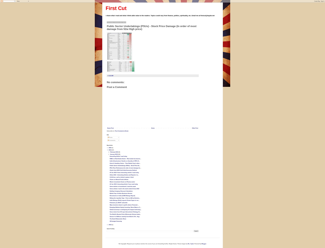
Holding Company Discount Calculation (121, 191)
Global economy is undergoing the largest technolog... (125, 209)
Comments (112, 140)
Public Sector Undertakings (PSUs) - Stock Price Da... (125, 165)
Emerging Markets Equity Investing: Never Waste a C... (125, 207)
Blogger (204, 243)
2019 (110, 150)
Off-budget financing (116, 221)
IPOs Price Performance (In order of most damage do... (125, 168)
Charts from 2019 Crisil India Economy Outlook (123, 170)
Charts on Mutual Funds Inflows (119, 179)
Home (153, 128)
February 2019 (114, 152)
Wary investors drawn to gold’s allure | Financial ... (124, 205)
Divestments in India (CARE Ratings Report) (122, 195)
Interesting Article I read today (118, 156)
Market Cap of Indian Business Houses (121, 193)
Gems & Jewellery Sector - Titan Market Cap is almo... (125, 163)
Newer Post (110, 128)
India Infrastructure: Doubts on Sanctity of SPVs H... (125, 161)
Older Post (195, 128)
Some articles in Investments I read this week (123, 186)
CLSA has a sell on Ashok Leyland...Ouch (122, 177)
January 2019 (114, 154)
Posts (110, 137)
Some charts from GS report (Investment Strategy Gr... (125, 212)
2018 (110, 224)
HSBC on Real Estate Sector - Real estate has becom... (125, 158)
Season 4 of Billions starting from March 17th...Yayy (125, 216)
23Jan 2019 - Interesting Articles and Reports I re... (124, 175)
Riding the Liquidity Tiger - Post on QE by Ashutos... (125, 198)
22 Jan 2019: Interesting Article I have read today (124, 184)
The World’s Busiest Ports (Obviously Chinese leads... (125, 214)
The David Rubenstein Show (118, 219)
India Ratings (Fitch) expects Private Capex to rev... (124, 200)
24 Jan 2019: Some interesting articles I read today (124, 172)
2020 (110, 147)
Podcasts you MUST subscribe (118, 202)
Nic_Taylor (191, 243)
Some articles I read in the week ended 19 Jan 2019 (124, 188)
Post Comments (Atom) (121, 131)
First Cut (116, 8)
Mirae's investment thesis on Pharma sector (122, 182)
